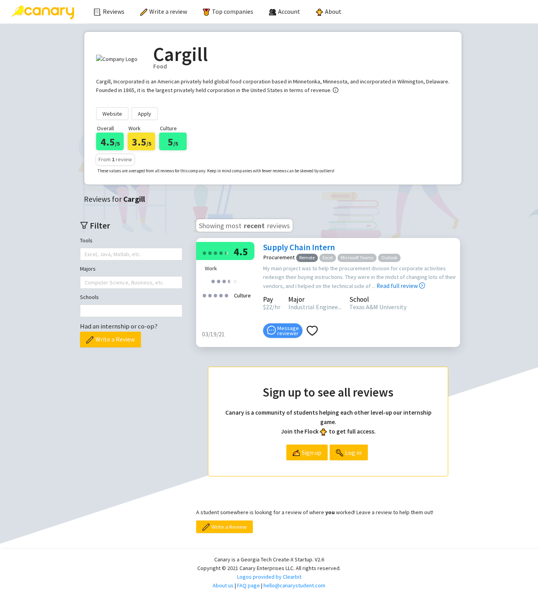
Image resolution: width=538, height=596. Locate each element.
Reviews (113, 11)
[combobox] (85, 254)
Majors (88, 268)
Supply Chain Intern (299, 247)
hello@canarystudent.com (294, 585)
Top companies (232, 11)
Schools (89, 297)
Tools (86, 240)
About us (223, 585)
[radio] (204, 252)
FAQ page (248, 585)
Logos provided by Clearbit (269, 576)
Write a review (168, 11)
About (333, 11)
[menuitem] (109, 12)
